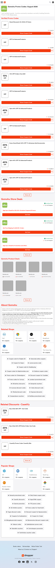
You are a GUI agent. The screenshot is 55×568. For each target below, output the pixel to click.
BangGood (46, 338)
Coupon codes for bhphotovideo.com (18, 371)
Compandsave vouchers (17, 396)
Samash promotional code (17, 495)
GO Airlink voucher (16, 507)
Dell (3, 338)
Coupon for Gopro (18, 363)
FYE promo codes (35, 503)
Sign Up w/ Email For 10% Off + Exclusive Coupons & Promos (19, 210)
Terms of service (36, 558)
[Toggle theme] (53, 2)
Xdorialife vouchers (17, 528)
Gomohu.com (5, 274)
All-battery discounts (19, 383)
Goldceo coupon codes (41, 371)
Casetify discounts (19, 499)
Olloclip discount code (19, 392)
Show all (27, 195)
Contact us (28, 549)
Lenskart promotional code (37, 379)
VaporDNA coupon (35, 499)
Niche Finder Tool (37, 546)
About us (20, 549)
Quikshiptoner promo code (34, 524)
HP (3, 474)
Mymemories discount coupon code (37, 520)
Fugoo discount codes (14, 512)
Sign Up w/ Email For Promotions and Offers (15, 245)
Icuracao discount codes (18, 387)
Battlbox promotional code (37, 396)
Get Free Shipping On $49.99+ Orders (13, 228)
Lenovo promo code (35, 363)
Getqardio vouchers (36, 383)
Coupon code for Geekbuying (27, 367)
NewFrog (45, 474)
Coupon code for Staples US (17, 358)
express (31, 338)
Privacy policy (28, 558)
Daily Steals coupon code (37, 495)
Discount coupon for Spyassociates (36, 512)
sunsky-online (6, 486)
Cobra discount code (37, 387)
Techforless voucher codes (27, 532)
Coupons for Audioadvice (19, 516)
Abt (17, 474)
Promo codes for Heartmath (35, 507)
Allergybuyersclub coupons (14, 520)
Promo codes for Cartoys (16, 379)
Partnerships (26, 546)
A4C (44, 486)
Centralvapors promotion (35, 528)
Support (34, 549)
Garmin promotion (19, 503)
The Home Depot (48, 350)
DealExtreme (33, 474)
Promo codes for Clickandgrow (16, 375)
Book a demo (17, 546)
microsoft (18, 338)
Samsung (4, 350)
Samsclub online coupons (38, 358)
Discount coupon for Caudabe (39, 375)
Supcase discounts (36, 392)
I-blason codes (16, 524)
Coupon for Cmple (37, 516)
